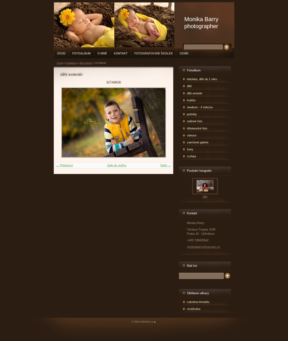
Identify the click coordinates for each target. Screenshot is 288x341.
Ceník (184, 53)
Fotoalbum (81, 53)
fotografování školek (153, 53)
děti (189, 86)
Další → (165, 165)
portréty (192, 114)
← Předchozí (64, 165)
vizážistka (193, 309)
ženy (190, 149)
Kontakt (121, 53)
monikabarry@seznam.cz (203, 246)
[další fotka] (159, 122)
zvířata (191, 156)
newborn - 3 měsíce (200, 107)
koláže (191, 100)
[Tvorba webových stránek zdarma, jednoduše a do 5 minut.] (154, 322)
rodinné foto (194, 121)
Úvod (61, 53)
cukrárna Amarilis (198, 302)
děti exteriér (85, 63)
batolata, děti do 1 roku (202, 79)
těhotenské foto (197, 128)
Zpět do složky (116, 165)
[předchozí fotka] (68, 122)
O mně (102, 53)
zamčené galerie (197, 142)
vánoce (191, 135)
